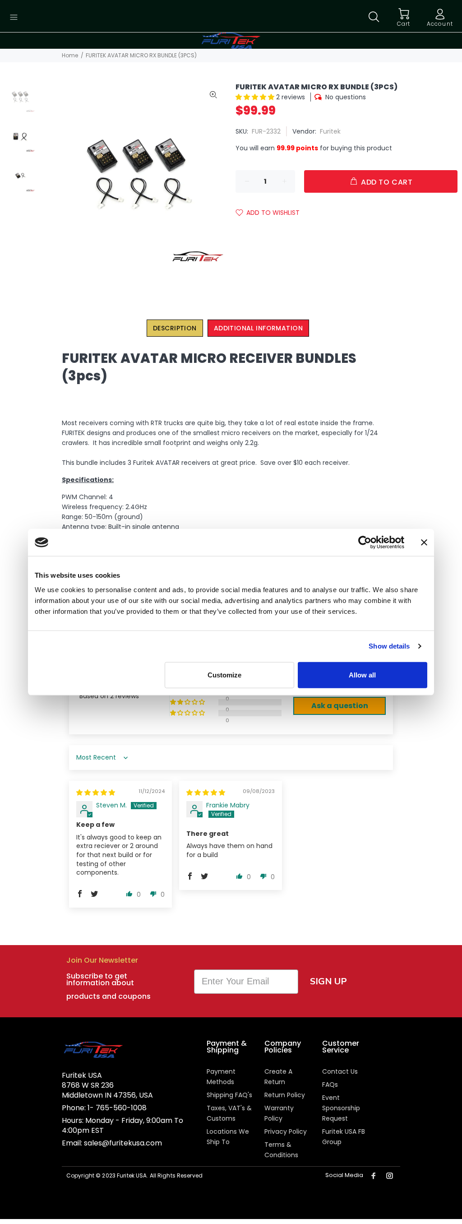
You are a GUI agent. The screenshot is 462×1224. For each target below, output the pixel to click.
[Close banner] (424, 542)
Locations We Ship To (228, 1136)
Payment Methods (221, 1076)
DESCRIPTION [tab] (175, 328)
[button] (256, 97)
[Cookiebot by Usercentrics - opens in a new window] (364, 542)
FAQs (330, 1084)
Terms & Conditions (281, 1149)
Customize (224, 674)
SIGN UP (328, 981)
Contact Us (340, 1071)
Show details (389, 646)
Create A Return (278, 1076)
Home (70, 55)
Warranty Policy (279, 1113)
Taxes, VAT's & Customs (229, 1113)
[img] (95, 792)
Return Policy (284, 1094)
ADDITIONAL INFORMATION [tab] (258, 328)
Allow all (362, 674)
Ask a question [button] (339, 705)
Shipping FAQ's (229, 1094)
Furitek (330, 131)
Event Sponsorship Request (341, 1108)
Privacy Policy (285, 1131)
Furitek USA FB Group (343, 1136)
